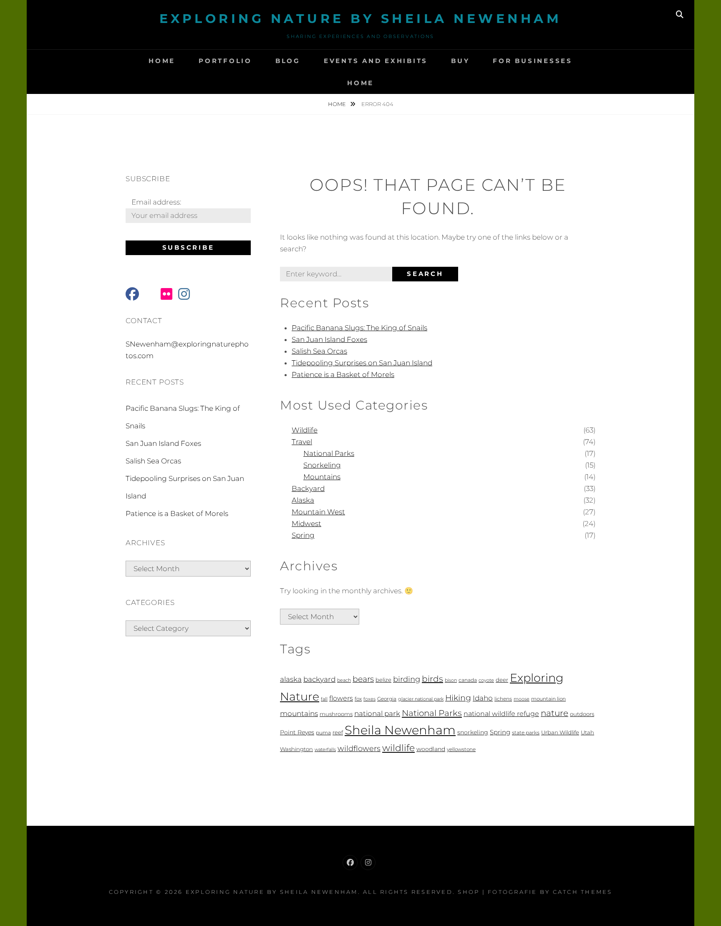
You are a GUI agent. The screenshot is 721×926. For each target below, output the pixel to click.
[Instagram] (368, 862)
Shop (468, 891)
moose (521, 699)
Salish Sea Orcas (319, 351)
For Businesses (532, 61)
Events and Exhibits (376, 61)
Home (162, 61)
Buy (460, 61)
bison (451, 680)
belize (383, 680)
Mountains (321, 477)
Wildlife (305, 430)
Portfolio (225, 61)
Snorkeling (322, 465)
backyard (319, 679)
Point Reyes (297, 732)
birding (406, 679)
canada (468, 680)
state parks (525, 733)
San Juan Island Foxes (329, 339)
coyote (486, 680)
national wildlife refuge (501, 714)
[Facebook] (350, 862)
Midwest (306, 523)
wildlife (398, 748)
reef (338, 732)
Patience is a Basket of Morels (343, 374)
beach (344, 680)
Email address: (156, 202)
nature (554, 713)
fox (358, 699)
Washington (296, 749)
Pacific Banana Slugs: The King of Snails (359, 328)
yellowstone (461, 749)
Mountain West (318, 512)
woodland (430, 749)
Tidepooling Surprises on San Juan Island (362, 363)
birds (432, 679)
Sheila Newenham (400, 730)
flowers (341, 698)
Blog (287, 61)
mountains (299, 713)
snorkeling (472, 732)
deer (502, 680)
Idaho (483, 698)
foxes (369, 699)
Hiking (458, 698)
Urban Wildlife (560, 732)
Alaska (303, 500)
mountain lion (548, 699)
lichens (503, 699)
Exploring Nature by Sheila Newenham (360, 18)
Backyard (308, 488)
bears (363, 679)
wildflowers (359, 748)
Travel (302, 442)
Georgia (386, 699)
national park (377, 713)
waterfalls (325, 749)
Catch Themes (583, 891)
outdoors (582, 714)
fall (324, 699)
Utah (587, 732)
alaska (291, 679)
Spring (303, 535)
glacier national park (421, 699)
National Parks (328, 453)
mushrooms (336, 714)
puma (323, 733)
